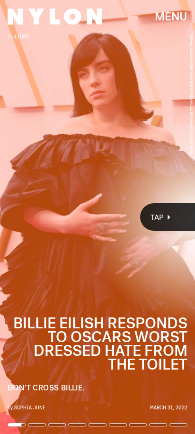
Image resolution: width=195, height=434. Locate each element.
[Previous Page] (32, 217)
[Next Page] (129, 217)
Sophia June (29, 407)
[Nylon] (55, 16)
